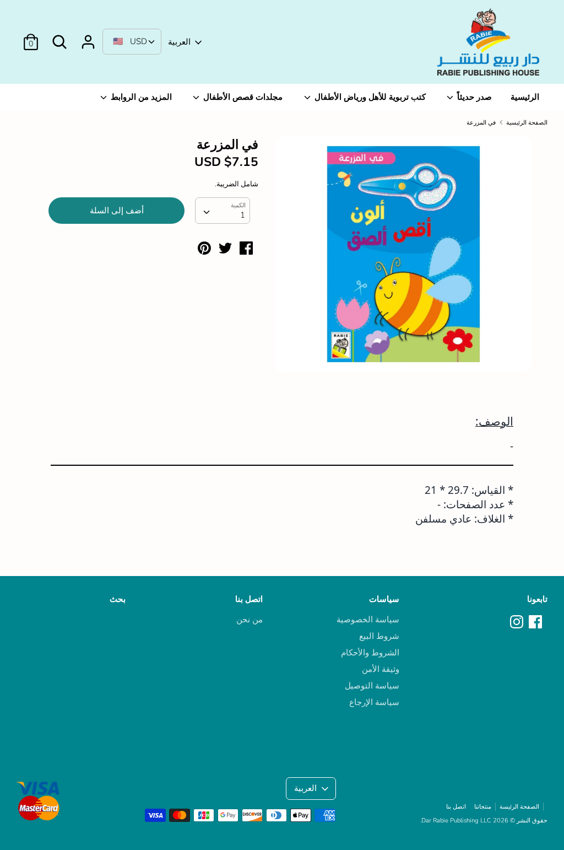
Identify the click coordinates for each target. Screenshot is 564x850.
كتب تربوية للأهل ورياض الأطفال (369, 97)
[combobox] (222, 210)
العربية (179, 41)
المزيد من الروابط (140, 97)
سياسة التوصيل (372, 685)
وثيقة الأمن (380, 669)
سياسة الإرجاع (374, 702)
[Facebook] (536, 622)
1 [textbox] (242, 214)
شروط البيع (379, 636)
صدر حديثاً (473, 97)
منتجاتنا (482, 807)
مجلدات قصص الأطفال (242, 97)
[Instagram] (517, 622)
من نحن (249, 619)
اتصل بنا (249, 599)
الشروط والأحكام (370, 652)
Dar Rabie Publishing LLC (456, 820)
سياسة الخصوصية (368, 619)
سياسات (384, 599)
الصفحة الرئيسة (519, 807)
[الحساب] (88, 37)
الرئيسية (525, 97)
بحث (118, 599)
